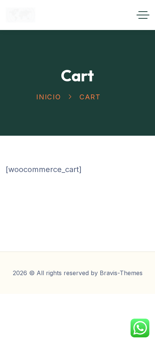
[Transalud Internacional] (20, 14)
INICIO (48, 97)
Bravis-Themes (121, 273)
